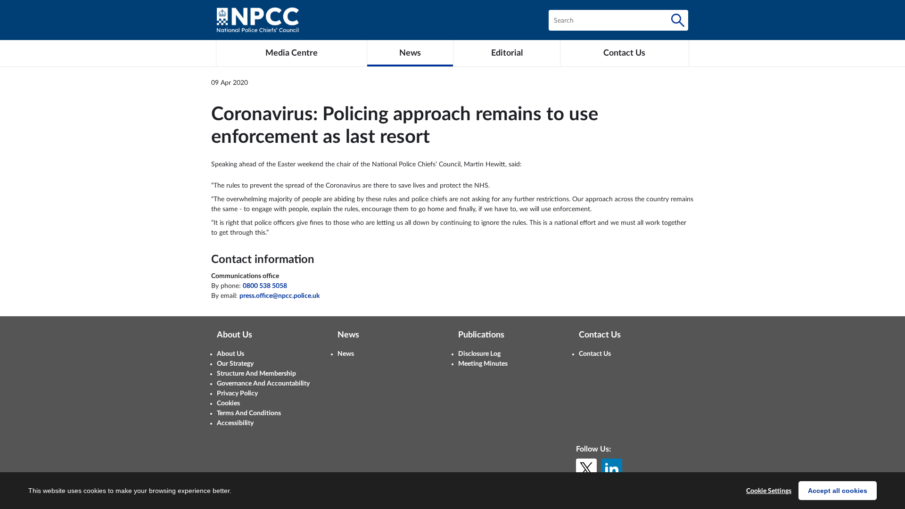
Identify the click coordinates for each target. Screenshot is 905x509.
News (345, 354)
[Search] (677, 20)
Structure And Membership (256, 373)
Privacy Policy (237, 393)
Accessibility (235, 423)
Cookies (228, 403)
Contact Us (595, 354)
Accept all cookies (837, 490)
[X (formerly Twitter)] (586, 469)
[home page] (258, 20)
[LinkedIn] (611, 469)
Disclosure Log (479, 354)
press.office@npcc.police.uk (279, 296)
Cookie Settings (768, 491)
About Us (230, 354)
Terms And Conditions (249, 413)
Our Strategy (235, 364)
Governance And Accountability (263, 383)
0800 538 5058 (265, 286)
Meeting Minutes (483, 364)
